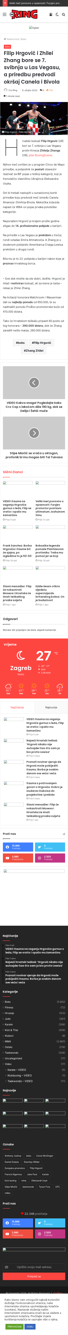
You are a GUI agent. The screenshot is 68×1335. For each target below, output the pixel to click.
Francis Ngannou (13, 1174)
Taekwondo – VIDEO (20, 1081)
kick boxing (10, 1180)
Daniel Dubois (12, 1162)
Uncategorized (13, 1058)
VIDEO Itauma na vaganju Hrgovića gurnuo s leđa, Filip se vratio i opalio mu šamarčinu (17, 508)
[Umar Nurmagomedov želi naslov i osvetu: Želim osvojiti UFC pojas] (34, 1104)
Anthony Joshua (13, 1155)
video (7, 1193)
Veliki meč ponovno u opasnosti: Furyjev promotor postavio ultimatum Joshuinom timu (50, 508)
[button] (34, 118)
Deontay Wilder (32, 1162)
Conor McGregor (44, 1155)
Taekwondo (11, 1052)
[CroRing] (23, 14)
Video (8, 1064)
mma (23, 1180)
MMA (8, 1041)
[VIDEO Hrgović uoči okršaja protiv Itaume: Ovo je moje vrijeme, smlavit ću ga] (34, 1130)
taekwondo (28, 1186)
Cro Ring (13, 90)
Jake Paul (32, 1174)
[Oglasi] (34, 27)
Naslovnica (12, 39)
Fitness (9, 1007)
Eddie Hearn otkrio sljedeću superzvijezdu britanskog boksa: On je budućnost (50, 593)
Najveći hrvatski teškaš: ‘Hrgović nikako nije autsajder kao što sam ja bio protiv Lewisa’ (43, 746)
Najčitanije (17, 707)
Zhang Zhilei (34, 350)
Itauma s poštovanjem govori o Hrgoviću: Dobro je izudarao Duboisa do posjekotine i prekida (44, 789)
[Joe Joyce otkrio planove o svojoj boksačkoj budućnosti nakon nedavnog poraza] (55, 1130)
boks (21, 343)
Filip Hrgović (42, 343)
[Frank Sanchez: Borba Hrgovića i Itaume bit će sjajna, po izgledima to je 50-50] (18, 533)
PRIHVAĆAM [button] (14, 1326)
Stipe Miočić (11, 1186)
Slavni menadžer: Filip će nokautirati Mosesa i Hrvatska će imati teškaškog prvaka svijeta (17, 593)
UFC (57, 1186)
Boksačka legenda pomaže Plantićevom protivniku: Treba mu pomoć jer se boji (50, 551)
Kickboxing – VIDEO (20, 1075)
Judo (8, 1018)
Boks (23, 39)
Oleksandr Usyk (39, 1180)
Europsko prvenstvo (15, 1168)
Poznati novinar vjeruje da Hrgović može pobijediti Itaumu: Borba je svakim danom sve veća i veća (43, 767)
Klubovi (9, 1035)
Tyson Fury (44, 1186)
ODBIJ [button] (30, 1326)
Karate (9, 1024)
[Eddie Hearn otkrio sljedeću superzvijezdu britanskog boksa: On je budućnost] (50, 574)
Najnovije (51, 707)
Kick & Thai (11, 1030)
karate (45, 1174)
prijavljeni (21, 629)
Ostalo (8, 1047)
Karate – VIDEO (17, 1069)
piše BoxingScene (40, 155)
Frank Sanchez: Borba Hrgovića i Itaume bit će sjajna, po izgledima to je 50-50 (17, 551)
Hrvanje (9, 1013)
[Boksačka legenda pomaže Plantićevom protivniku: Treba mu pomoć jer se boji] (50, 533)
